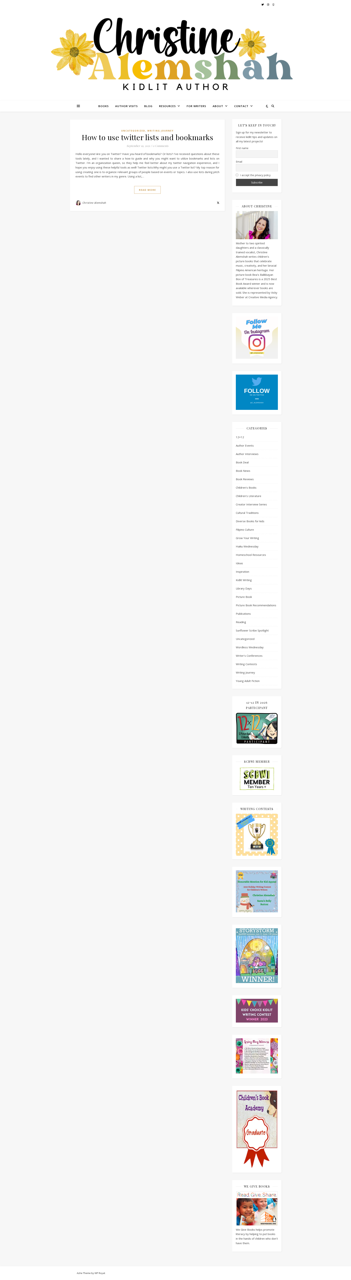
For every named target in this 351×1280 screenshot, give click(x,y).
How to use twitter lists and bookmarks (147, 137)
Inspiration (242, 571)
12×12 (240, 437)
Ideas (239, 563)
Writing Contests (246, 664)
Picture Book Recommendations (256, 605)
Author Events (245, 445)
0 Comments (160, 146)
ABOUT (218, 106)
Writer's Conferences (249, 655)
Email (239, 161)
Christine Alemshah (94, 202)
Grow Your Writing (247, 538)
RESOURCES (167, 106)
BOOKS (103, 106)
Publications (243, 613)
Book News (243, 471)
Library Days (244, 588)
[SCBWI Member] (257, 779)
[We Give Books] (257, 1208)
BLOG (148, 106)
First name (242, 148)
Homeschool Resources (251, 555)
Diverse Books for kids (250, 521)
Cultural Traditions (247, 513)
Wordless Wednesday (250, 647)
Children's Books (246, 487)
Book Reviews (245, 479)
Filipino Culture (245, 529)
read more (147, 189)
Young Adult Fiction (248, 681)
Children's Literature (248, 496)
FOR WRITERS (196, 106)
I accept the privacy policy (255, 175)
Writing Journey (160, 130)
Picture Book (244, 597)
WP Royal (100, 1273)
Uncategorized (133, 130)
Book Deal (242, 462)
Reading (241, 622)
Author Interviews (247, 454)
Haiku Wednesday (247, 546)
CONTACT (241, 106)
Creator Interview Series (251, 504)
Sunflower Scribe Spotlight (252, 630)
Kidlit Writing (244, 580)
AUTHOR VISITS (126, 106)
